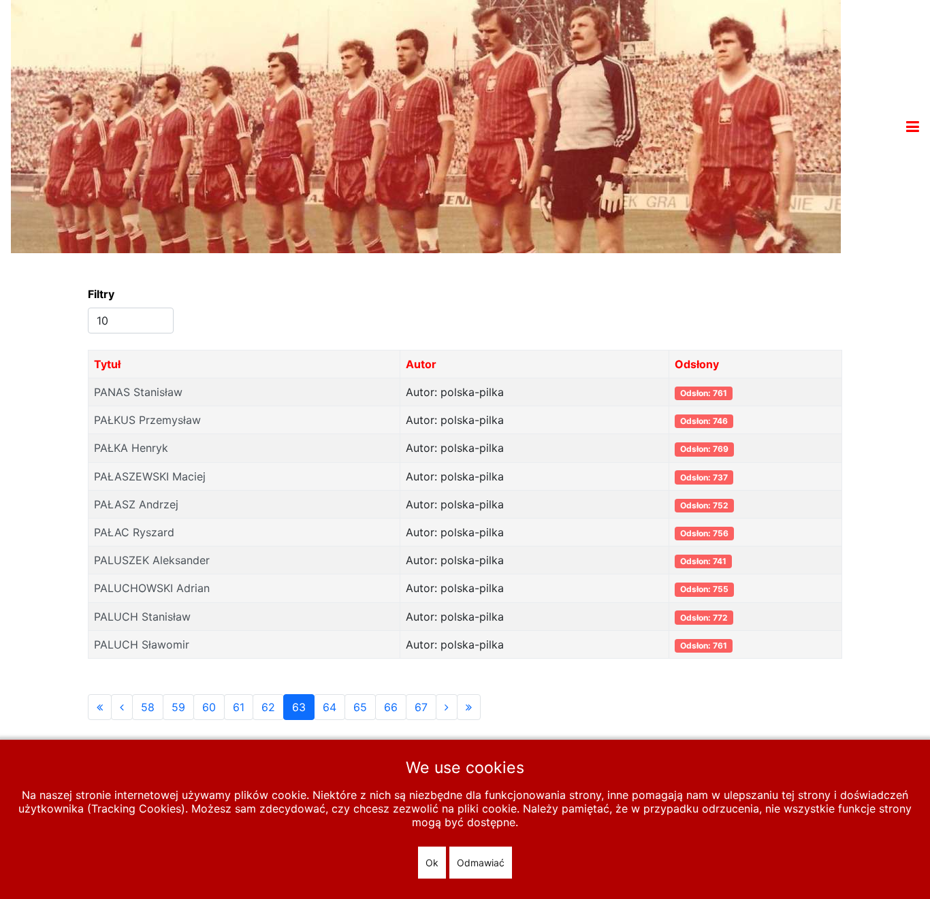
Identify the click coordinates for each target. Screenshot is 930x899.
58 (148, 707)
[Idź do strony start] (100, 707)
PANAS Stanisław (138, 392)
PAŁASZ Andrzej (136, 504)
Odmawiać (480, 862)
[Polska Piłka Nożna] (426, 125)
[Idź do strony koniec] (469, 707)
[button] (912, 126)
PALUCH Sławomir (141, 644)
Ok (432, 862)
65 (360, 707)
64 (329, 707)
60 (209, 707)
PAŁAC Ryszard (134, 532)
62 (268, 707)
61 (238, 707)
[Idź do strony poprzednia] (122, 707)
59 (178, 707)
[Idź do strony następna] (447, 707)
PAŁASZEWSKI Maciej (150, 476)
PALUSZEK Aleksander (152, 560)
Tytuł (107, 364)
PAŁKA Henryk (131, 448)
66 (391, 707)
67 (421, 707)
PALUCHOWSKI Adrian (152, 588)
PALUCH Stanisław (142, 616)
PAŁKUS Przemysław (147, 420)
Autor (421, 364)
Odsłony (697, 364)
